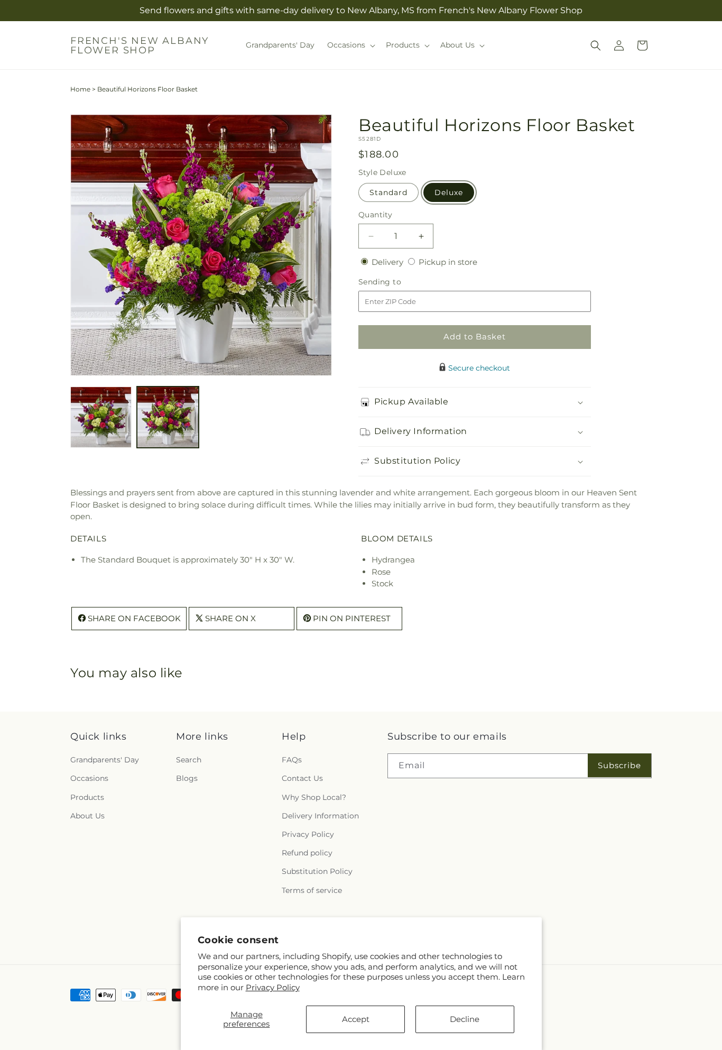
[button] (350, 45)
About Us (87, 816)
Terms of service (312, 890)
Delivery (388, 262)
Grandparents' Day (104, 760)
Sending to (395, 282)
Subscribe (619, 765)
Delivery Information (320, 816)
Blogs (187, 779)
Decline (464, 1019)
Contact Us (302, 779)
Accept (355, 1019)
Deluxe (448, 192)
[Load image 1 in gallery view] (101, 417)
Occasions (89, 779)
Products (87, 797)
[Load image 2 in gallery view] (167, 417)
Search (188, 760)
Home (80, 89)
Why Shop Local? (314, 797)
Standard (388, 192)
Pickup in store (448, 262)
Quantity (375, 214)
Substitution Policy (317, 872)
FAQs (292, 760)
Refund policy (307, 853)
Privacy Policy (273, 987)
